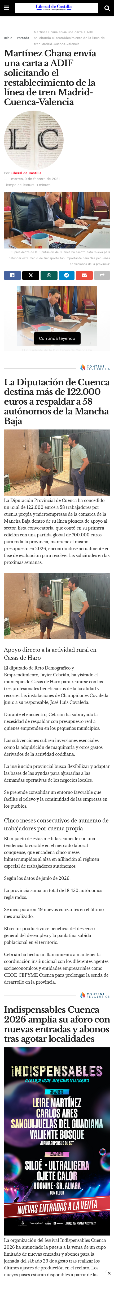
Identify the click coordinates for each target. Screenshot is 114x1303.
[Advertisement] (57, 1290)
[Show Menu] (6, 8)
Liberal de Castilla (26, 173)
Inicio (8, 38)
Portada (23, 38)
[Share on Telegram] (67, 275)
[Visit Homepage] (56, 8)
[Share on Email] (84, 275)
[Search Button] (107, 8)
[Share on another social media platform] (102, 275)
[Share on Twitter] (30, 275)
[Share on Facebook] (12, 275)
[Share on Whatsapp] (49, 275)
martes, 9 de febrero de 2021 (35, 179)
